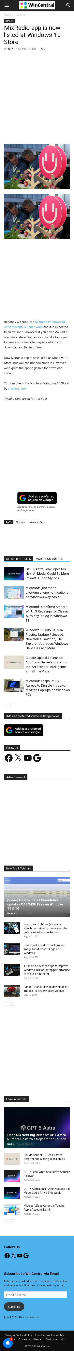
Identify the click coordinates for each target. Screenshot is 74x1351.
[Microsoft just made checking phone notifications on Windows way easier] (14, 592)
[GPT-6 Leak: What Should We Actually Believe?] (12, 1176)
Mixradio (20, 522)
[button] (68, 5)
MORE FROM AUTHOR (49, 558)
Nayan (11, 913)
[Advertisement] (37, 92)
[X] (29, 134)
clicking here (17, 388)
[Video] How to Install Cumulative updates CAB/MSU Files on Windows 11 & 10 (35, 904)
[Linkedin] (57, 134)
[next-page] (12, 704)
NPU (63, 1339)
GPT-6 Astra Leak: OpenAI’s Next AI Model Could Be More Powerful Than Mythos (47, 573)
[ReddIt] (66, 134)
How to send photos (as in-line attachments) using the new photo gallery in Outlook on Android (45, 928)
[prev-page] (6, 704)
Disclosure (51, 1339)
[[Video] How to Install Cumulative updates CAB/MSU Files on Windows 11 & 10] (37, 897)
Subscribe (14, 1307)
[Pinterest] (38, 134)
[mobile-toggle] (6, 5)
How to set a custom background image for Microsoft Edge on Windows (44, 949)
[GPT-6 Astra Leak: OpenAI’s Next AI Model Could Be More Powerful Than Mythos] (14, 573)
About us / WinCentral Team (50, 1335)
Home (7, 14)
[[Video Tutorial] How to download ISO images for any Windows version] (12, 991)
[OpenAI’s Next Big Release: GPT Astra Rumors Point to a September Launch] (37, 1127)
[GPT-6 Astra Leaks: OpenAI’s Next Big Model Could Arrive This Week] (12, 1193)
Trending (20, 14)
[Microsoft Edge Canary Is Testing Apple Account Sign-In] (12, 1210)
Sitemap (37, 1339)
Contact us (24, 1339)
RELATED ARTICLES (18, 558)
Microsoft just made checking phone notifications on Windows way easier (47, 592)
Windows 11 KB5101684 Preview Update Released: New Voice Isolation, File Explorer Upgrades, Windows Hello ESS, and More (47, 639)
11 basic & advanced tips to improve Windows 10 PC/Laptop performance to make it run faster (47, 969)
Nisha (10, 1143)
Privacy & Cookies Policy (18, 1335)
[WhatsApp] (48, 134)
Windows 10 (36, 522)
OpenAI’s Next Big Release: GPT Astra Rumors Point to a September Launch (36, 1137)
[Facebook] (20, 134)
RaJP (10, 48)
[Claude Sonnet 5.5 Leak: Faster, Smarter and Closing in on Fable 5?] (12, 1159)
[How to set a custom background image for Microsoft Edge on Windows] (12, 949)
